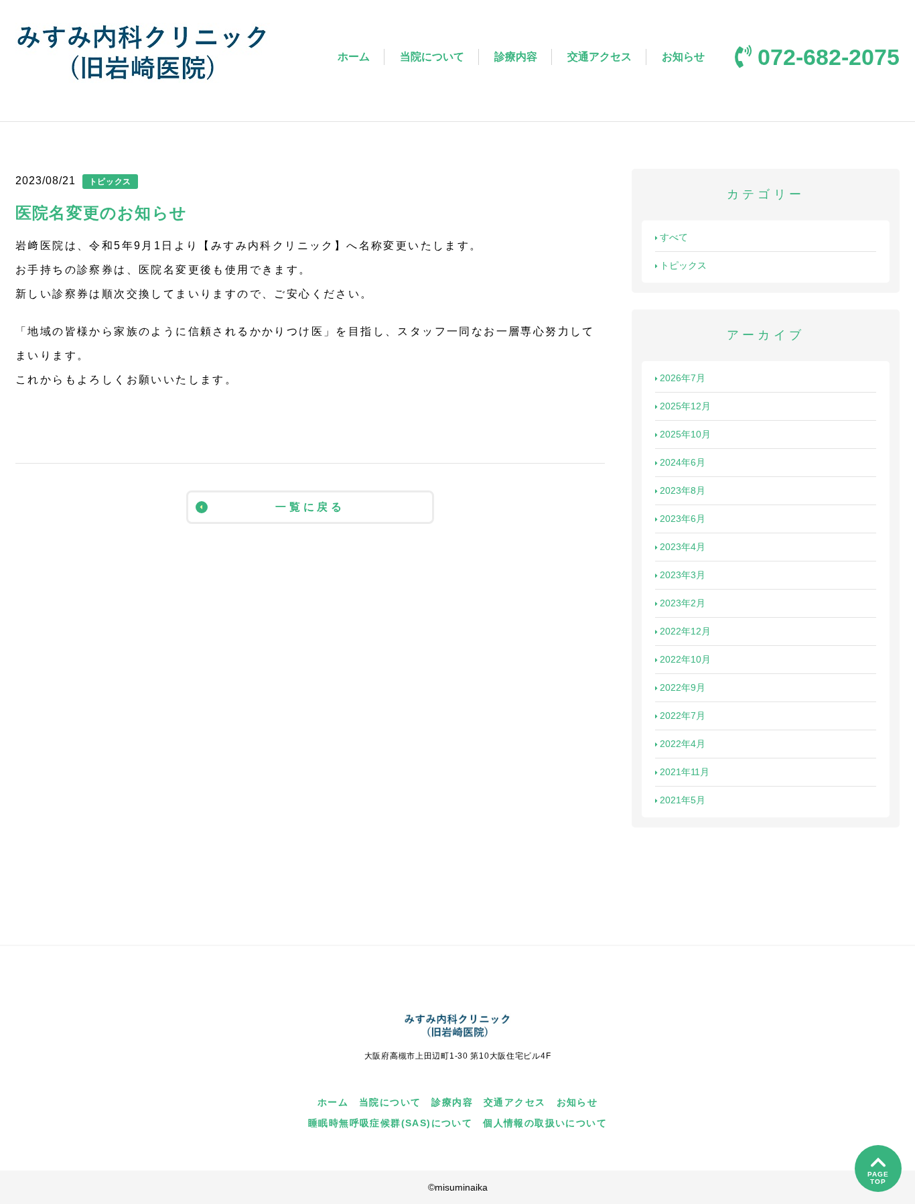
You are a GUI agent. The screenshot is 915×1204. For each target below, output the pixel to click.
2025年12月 (685, 406)
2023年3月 (682, 575)
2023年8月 (682, 490)
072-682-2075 (829, 57)
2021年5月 (682, 800)
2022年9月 (682, 687)
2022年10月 (685, 659)
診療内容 (515, 56)
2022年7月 (682, 715)
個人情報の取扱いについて (545, 1123)
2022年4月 (682, 743)
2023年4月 (682, 546)
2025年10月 (685, 434)
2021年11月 (684, 771)
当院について (432, 56)
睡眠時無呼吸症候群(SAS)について (390, 1123)
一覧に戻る (310, 507)
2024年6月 (682, 462)
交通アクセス (599, 56)
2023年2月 (682, 603)
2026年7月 (682, 378)
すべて (674, 237)
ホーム (354, 56)
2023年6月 (682, 518)
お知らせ (683, 56)
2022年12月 (685, 631)
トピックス (683, 265)
